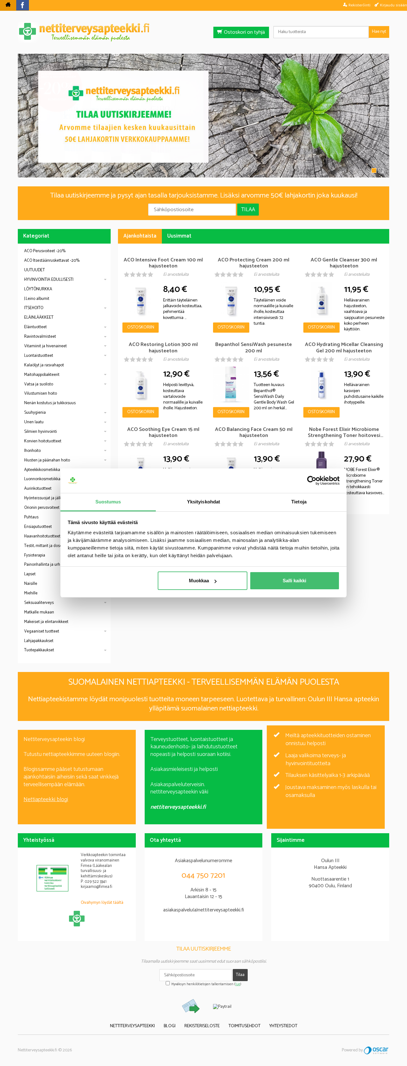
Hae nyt (379, 31)
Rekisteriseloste (202, 1026)
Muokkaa (199, 580)
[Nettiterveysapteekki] (8, 5)
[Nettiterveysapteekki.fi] (203, 32)
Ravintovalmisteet (40, 336)
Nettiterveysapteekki (132, 1026)
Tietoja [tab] (299, 501)
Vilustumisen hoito (40, 393)
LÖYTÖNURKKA (38, 289)
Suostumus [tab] (108, 501)
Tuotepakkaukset (39, 650)
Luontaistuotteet (38, 355)
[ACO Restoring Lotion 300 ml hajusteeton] (140, 384)
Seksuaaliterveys (39, 602)
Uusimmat (179, 236)
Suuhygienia (35, 412)
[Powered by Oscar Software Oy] (376, 1050)
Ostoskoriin (140, 327)
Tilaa (248, 209)
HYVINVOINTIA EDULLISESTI (48, 279)
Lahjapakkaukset (38, 641)
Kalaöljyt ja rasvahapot (44, 365)
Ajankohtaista (139, 236)
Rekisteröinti (359, 5)
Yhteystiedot (283, 1026)
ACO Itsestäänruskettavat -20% (51, 260)
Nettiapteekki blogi (46, 799)
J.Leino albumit (36, 298)
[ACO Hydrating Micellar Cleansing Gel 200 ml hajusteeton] (321, 384)
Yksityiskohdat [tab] (203, 501)
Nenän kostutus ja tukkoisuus (50, 403)
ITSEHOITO (33, 308)
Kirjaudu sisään (393, 5)
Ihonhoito (32, 450)
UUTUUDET (34, 270)
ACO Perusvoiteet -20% (45, 251)
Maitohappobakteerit (41, 374)
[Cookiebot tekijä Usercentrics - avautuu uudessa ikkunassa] (312, 481)
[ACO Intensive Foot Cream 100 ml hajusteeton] (140, 300)
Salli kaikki (294, 580)
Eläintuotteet (35, 327)
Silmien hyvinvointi (40, 431)
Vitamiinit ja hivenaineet (45, 346)
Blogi (170, 1026)
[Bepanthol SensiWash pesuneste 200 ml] (231, 384)
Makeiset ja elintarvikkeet (46, 622)
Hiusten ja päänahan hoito (47, 460)
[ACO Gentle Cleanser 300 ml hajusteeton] (321, 300)
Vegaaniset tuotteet (41, 631)
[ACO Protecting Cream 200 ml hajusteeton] (231, 300)
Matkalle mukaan (39, 612)
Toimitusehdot (244, 1026)
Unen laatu (34, 422)
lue (237, 984)
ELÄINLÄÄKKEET (38, 317)
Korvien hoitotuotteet (42, 441)
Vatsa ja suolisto (38, 384)
